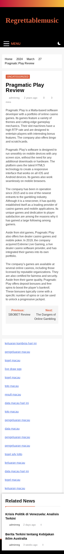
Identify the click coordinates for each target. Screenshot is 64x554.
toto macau (12, 386)
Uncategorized (17, 76)
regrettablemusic (32, 20)
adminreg (14, 97)
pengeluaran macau (17, 437)
